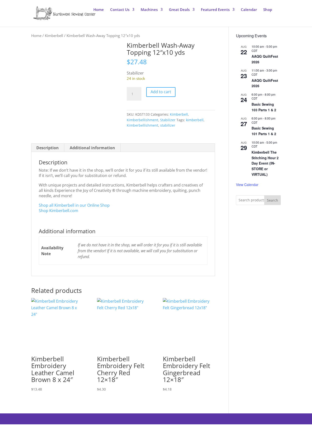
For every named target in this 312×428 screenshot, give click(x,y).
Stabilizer (168, 120)
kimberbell (195, 120)
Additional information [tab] (92, 147)
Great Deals (179, 10)
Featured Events (215, 10)
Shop (267, 10)
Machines (149, 10)
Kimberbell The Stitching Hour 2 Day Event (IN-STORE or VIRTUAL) (265, 163)
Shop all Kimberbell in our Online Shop (74, 205)
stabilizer (167, 125)
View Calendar (247, 184)
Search (272, 200)
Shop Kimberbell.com (58, 210)
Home (98, 10)
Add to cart (161, 91)
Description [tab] (47, 147)
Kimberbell (54, 35)
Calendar (249, 10)
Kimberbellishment (142, 120)
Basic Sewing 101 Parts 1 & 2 (264, 131)
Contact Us (119, 10)
